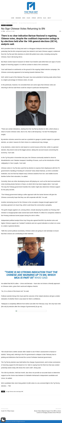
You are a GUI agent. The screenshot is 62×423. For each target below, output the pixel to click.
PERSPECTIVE (14, 23)
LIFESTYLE (39, 18)
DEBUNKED (18, 18)
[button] (59, 18)
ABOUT (49, 18)
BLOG (44, 18)
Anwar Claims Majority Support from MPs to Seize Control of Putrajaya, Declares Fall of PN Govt (47, 411)
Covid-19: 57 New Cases (7, 411)
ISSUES (28, 18)
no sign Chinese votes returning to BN (14, 391)
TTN (4, 31)
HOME (12, 18)
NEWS (23, 18)
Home (2, 23)
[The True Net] (31, 8)
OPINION (34, 18)
